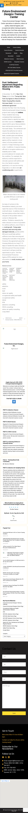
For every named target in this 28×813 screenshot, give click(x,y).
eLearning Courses (14, 64)
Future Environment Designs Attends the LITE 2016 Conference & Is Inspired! (13, 579)
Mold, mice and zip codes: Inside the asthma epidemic (5, 277)
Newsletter (10, 56)
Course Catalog (17, 47)
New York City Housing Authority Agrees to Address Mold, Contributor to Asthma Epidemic (12, 277)
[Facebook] (3, 757)
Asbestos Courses (9, 59)
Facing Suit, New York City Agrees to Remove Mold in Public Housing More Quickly (5, 270)
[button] (2, 5)
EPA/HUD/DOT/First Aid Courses (14, 70)
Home (8, 47)
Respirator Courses (19, 62)
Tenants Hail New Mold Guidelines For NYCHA (12, 270)
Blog (21, 53)
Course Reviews (8, 50)
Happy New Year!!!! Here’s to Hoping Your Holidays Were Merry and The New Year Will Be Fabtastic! (15, 554)
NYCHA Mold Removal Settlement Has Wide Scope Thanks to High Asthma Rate (19, 270)
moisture (18, 122)
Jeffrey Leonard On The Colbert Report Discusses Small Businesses (12, 547)
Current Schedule (19, 50)
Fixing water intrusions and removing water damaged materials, (11, 229)
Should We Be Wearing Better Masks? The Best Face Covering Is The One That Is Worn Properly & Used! (14, 593)
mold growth (8, 227)
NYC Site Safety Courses (14, 67)
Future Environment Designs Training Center (14, 14)
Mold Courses (20, 59)
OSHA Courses (7, 62)
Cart (23, 74)
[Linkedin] (9, 757)
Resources (8, 53)
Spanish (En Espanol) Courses (11, 73)
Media (15, 53)
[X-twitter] (6, 757)
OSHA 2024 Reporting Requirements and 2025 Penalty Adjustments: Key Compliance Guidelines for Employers (14, 540)
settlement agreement (9, 105)
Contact (18, 56)
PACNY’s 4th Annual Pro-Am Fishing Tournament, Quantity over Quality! (11, 573)
